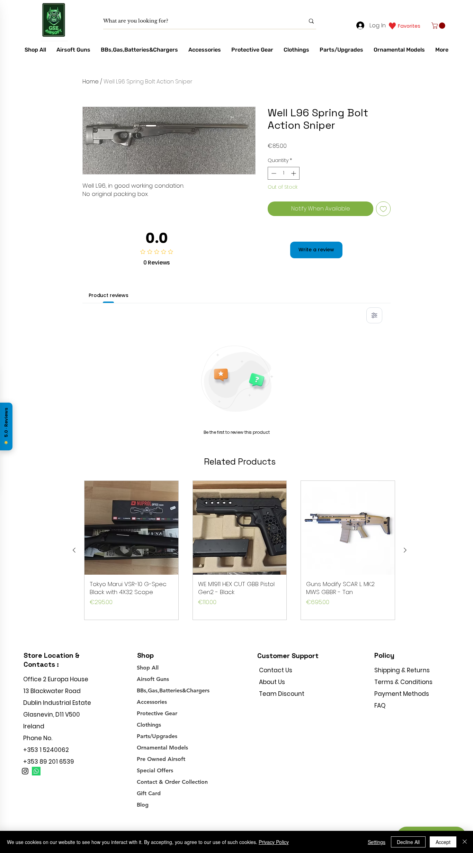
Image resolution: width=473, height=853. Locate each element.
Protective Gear (157, 713)
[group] (239, 550)
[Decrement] (273, 173)
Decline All (408, 841)
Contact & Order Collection (172, 782)
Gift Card (149, 793)
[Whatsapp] (36, 771)
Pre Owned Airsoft (161, 759)
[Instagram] (25, 771)
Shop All (148, 667)
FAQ (379, 705)
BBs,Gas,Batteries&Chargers (173, 690)
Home (90, 82)
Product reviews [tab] (108, 295)
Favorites (409, 26)
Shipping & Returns (402, 670)
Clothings (149, 724)
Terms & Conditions (403, 682)
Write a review (316, 249)
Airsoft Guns (153, 679)
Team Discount (281, 694)
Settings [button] (376, 841)
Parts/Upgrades (157, 736)
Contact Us (275, 670)
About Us (272, 682)
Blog (143, 804)
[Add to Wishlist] (383, 208)
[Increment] (294, 173)
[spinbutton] (283, 173)
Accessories (152, 702)
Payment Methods (402, 694)
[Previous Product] (74, 550)
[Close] (465, 841)
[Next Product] (405, 550)
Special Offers (155, 770)
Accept (443, 841)
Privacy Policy (274, 841)
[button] (439, 26)
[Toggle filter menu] (374, 315)
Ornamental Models (162, 747)
